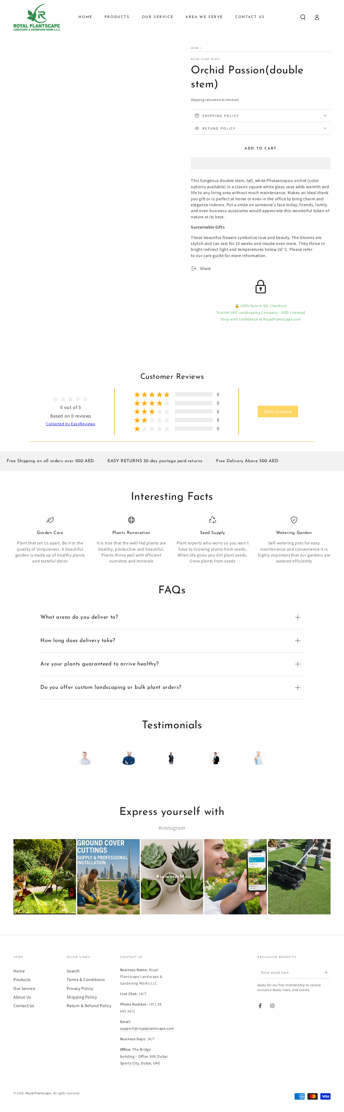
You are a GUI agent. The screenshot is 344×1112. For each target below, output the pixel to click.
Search (73, 971)
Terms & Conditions (86, 979)
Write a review (278, 411)
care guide (213, 255)
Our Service (24, 988)
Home (195, 48)
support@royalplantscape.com (147, 1028)
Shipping (198, 100)
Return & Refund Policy (89, 1005)
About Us (22, 997)
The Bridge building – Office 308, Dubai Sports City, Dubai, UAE (144, 1056)
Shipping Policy (82, 997)
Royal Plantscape (38, 1093)
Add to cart (261, 148)
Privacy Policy (80, 988)
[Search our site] (303, 17)
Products (22, 979)
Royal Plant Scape (205, 59)
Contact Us (23, 1005)
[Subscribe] (327, 972)
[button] (261, 164)
